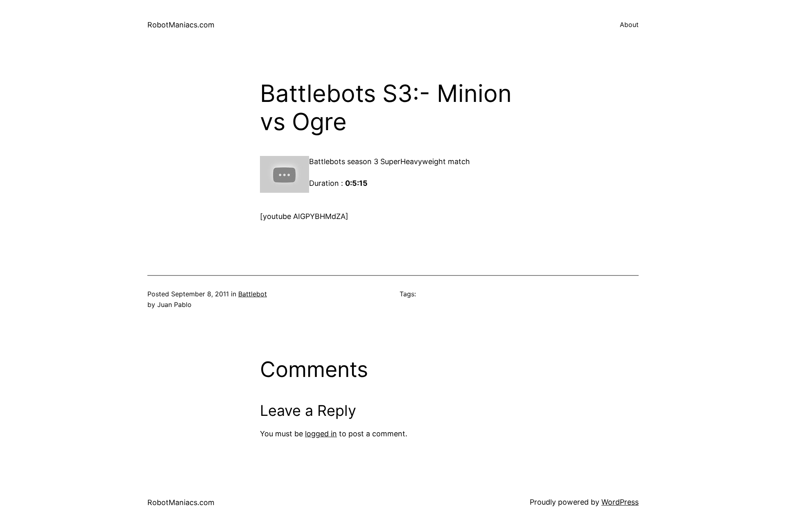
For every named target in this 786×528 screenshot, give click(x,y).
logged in (321, 433)
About (629, 24)
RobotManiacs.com (181, 24)
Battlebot (252, 294)
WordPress (620, 502)
